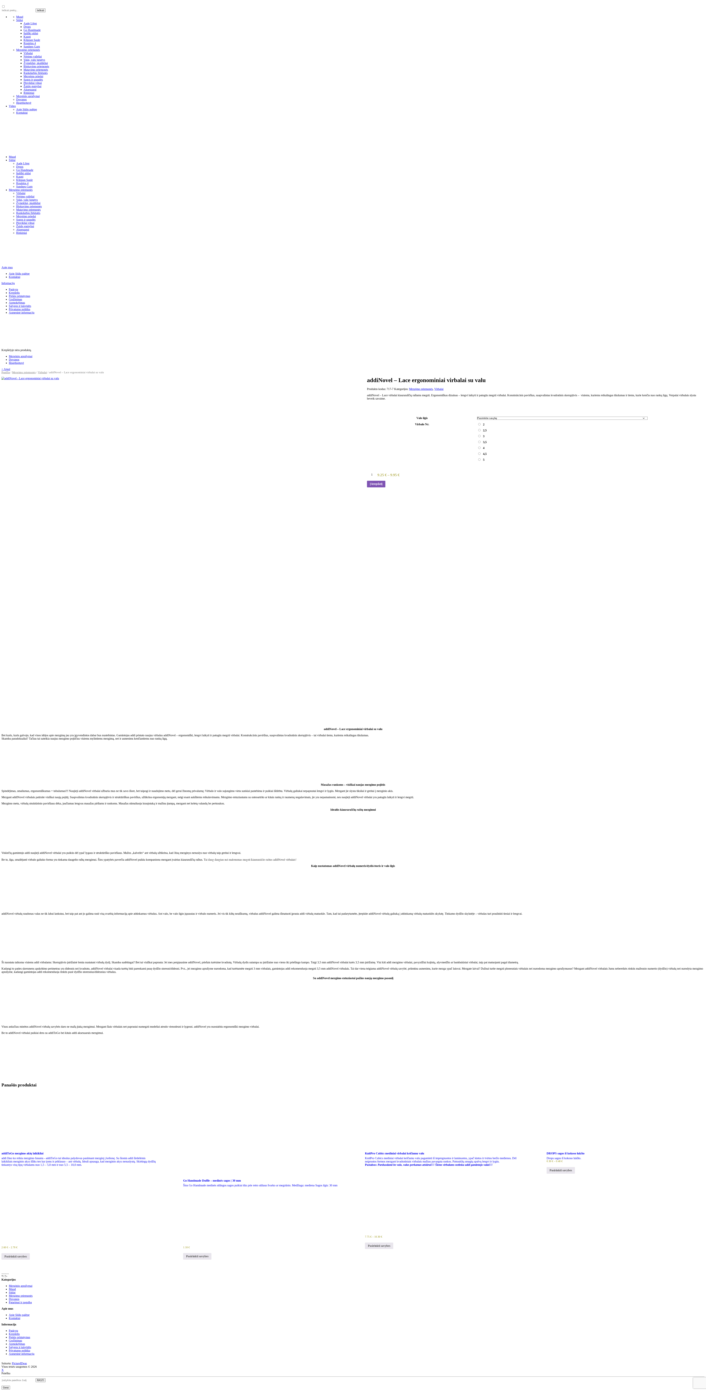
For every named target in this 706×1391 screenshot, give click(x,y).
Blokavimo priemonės (36, 66)
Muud (19, 16)
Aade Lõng (30, 23)
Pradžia (5, 372)
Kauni (27, 36)
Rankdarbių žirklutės (36, 73)
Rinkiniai (29, 92)
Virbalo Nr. (422, 424)
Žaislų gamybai (32, 86)
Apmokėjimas (17, 302)
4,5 (485, 453)
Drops (27, 26)
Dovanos (21, 99)
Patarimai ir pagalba (20, 1302)
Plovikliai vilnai (33, 83)
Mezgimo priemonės (28, 49)
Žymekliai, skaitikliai (36, 63)
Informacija (8, 283)
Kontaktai (22, 112)
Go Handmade (32, 30)
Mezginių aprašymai (28, 96)
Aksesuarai (30, 89)
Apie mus (7, 267)
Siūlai (19, 20)
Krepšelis (14, 292)
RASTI (40, 1380)
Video (12, 106)
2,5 (485, 430)
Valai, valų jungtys (34, 59)
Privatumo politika (19, 309)
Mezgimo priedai (33, 76)
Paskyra (13, 289)
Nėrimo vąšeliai (33, 56)
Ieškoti (40, 10)
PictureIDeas (19, 1363)
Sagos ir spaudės (33, 79)
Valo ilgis (422, 418)
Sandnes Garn (32, 46)
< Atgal (5, 369)
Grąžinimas (15, 299)
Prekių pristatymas (19, 296)
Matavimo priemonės (36, 69)
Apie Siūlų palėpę (26, 109)
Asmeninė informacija (21, 312)
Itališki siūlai (31, 33)
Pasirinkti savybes (15, 1256)
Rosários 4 (30, 43)
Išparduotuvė (23, 102)
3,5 (485, 442)
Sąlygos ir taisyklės (20, 306)
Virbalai (28, 53)
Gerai (6, 1387)
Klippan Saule (32, 40)
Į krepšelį (376, 484)
